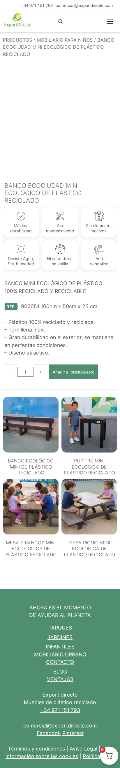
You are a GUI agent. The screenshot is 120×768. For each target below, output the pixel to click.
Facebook (49, 733)
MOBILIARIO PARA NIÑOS (65, 40)
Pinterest (73, 733)
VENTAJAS (60, 679)
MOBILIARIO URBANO (60, 654)
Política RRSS (98, 756)
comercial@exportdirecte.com (84, 5)
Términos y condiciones (36, 749)
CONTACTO (60, 662)
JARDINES (60, 637)
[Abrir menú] (110, 21)
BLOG (60, 672)
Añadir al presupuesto (73, 371)
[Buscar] (60, 21)
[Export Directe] (18, 21)
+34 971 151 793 (37, 5)
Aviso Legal (83, 749)
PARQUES (60, 628)
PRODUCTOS (17, 40)
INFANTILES (60, 646)
